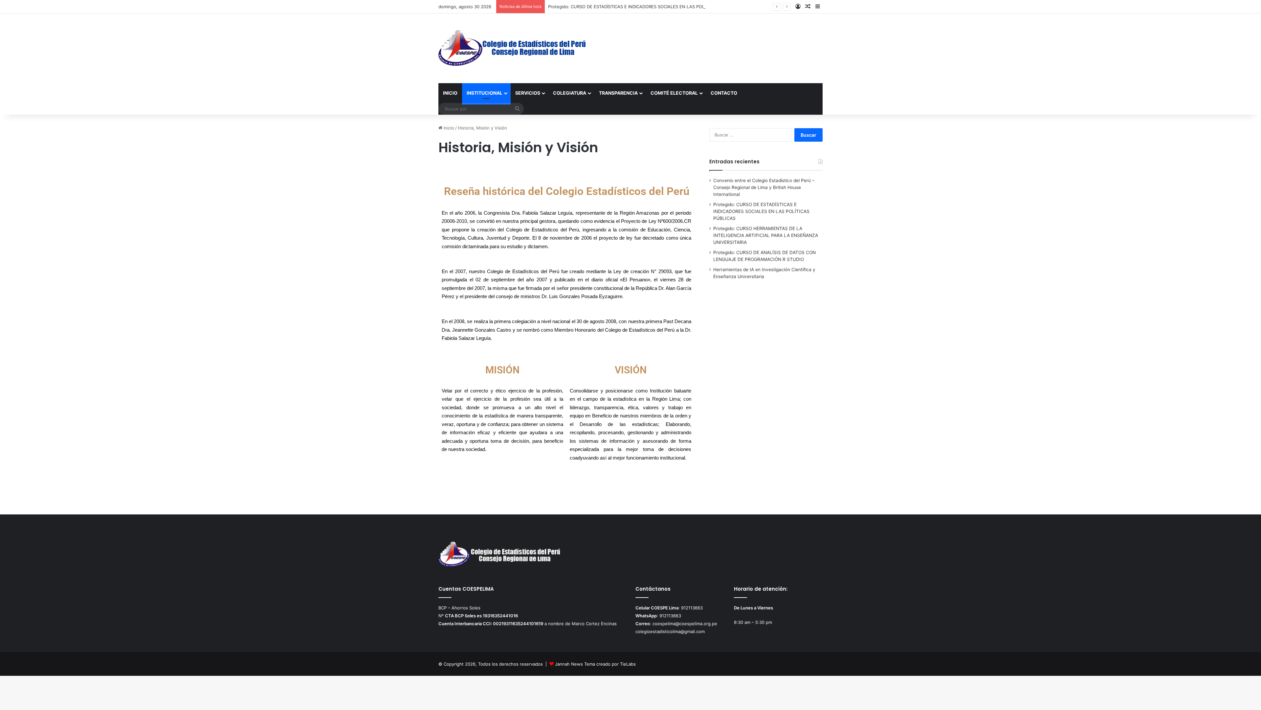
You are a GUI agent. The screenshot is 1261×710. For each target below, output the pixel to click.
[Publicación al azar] (808, 6)
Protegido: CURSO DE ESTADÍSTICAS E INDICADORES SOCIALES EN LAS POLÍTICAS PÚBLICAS (643, 6)
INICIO (450, 93)
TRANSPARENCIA (618, 93)
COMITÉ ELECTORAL (674, 93)
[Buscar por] (517, 109)
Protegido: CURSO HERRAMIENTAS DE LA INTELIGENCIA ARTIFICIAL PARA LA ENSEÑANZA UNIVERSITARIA (765, 235)
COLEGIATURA (569, 93)
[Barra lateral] (818, 6)
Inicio (448, 127)
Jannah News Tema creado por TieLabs (595, 664)
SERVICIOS (527, 93)
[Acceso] (798, 6)
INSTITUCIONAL (484, 93)
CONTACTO (724, 93)
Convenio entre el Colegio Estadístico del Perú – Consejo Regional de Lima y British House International (763, 187)
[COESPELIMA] (512, 48)
